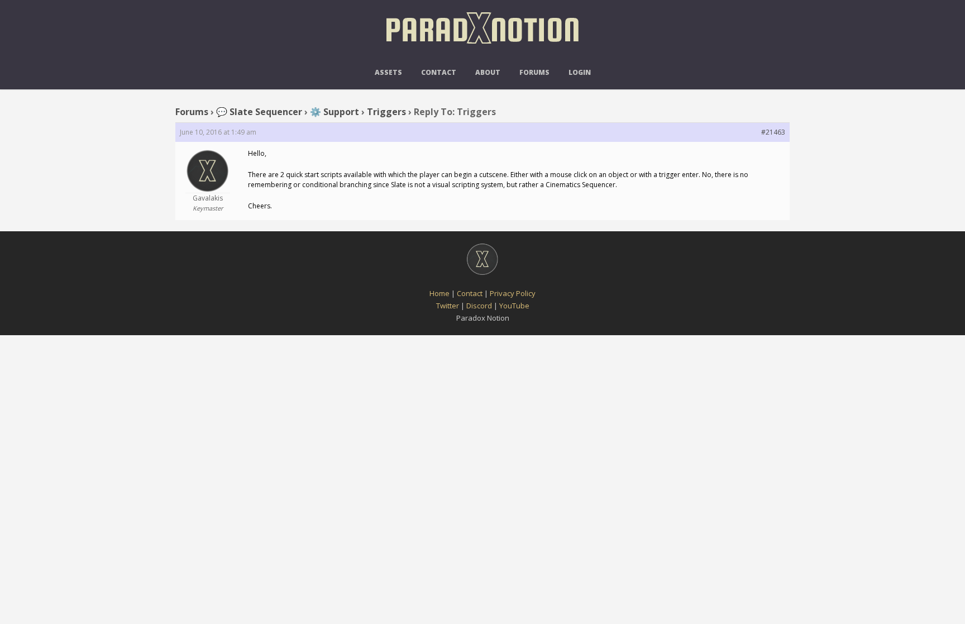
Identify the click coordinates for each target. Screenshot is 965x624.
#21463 (773, 132)
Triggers (386, 112)
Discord (479, 306)
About (487, 72)
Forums (534, 72)
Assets (388, 72)
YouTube (514, 306)
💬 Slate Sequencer (259, 112)
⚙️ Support (334, 112)
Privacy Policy (513, 293)
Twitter (447, 306)
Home (439, 293)
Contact (438, 72)
